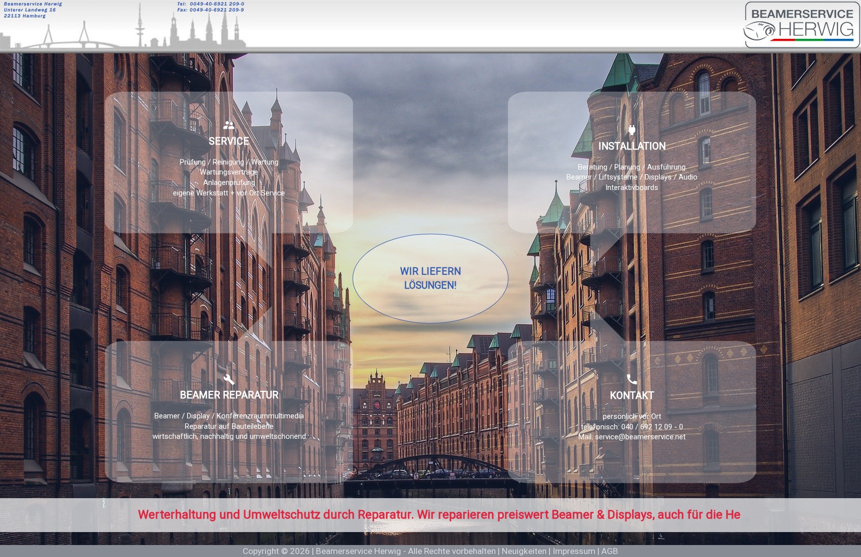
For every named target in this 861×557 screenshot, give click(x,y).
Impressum (574, 551)
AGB (609, 551)
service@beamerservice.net (640, 437)
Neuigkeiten (524, 551)
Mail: (586, 437)
